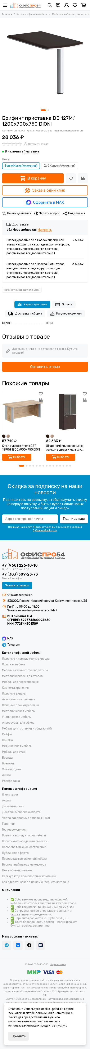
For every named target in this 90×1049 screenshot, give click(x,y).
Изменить (45, 230)
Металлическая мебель (18, 711)
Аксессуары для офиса (18, 723)
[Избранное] (71, 178)
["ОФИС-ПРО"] (25, 5)
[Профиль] (66, 5)
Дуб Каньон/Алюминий (60, 165)
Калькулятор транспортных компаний (29, 876)
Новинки (8, 763)
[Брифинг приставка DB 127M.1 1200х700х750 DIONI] (45, 62)
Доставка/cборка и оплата (21, 812)
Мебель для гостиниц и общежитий (27, 728)
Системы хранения (15, 688)
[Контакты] (58, 5)
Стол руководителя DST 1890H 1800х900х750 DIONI (21, 447)
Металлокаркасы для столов (22, 676)
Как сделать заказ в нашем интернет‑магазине (35, 882)
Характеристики (35, 304)
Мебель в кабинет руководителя (25, 670)
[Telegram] (6, 945)
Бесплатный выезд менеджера (24, 864)
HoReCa (7, 740)
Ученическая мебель (16, 717)
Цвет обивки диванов (17, 870)
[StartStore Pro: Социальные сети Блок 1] (29, 945)
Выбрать (19, 457)
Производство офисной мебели (24, 859)
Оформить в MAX (48, 202)
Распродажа (11, 781)
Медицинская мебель (17, 746)
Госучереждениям (69, 313)
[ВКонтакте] (18, 945)
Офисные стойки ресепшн (20, 705)
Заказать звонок (17, 585)
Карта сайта (58, 964)
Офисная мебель (13, 664)
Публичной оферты (45, 530)
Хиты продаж (11, 769)
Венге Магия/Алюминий (21, 165)
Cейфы (7, 734)
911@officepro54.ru (20, 595)
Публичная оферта (15, 853)
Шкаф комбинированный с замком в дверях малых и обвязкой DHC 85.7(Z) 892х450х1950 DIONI (64, 448)
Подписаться (74, 519)
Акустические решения (18, 699)
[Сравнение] (83, 178)
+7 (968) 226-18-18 (20, 565)
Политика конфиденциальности (24, 841)
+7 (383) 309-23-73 (20, 574)
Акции (6, 775)
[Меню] (5, 5)
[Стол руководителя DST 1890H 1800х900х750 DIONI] (23, 411)
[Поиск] (50, 5)
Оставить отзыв (45, 366)
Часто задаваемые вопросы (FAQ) (26, 818)
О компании (10, 794)
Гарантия (8, 824)
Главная (7, 14)
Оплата (67, 304)
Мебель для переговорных (20, 682)
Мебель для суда (14, 752)
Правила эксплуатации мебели (24, 835)
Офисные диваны (14, 693)
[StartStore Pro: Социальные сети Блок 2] (40, 945)
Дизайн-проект (13, 806)
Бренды (7, 757)
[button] (43, 110)
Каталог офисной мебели (32, 14)
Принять (19, 1036)
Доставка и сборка (28, 313)
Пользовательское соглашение (24, 847)
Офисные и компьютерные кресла (26, 658)
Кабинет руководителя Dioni (21, 289)
